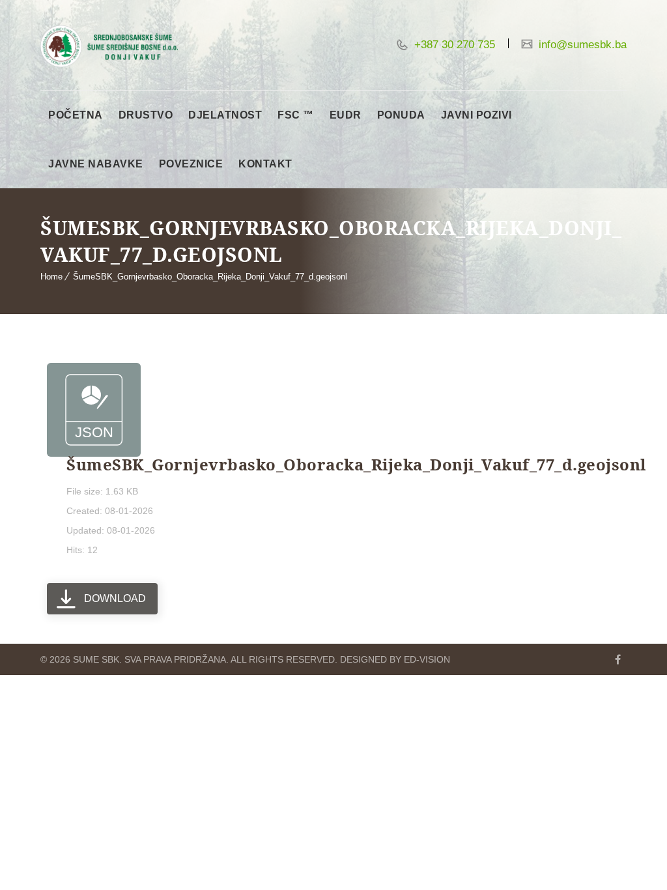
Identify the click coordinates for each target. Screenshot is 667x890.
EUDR (346, 115)
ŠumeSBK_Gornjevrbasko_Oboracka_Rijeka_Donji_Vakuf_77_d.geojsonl (210, 276)
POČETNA (75, 115)
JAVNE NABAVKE (95, 163)
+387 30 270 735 (453, 44)
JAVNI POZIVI (476, 115)
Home (51, 276)
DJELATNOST (225, 115)
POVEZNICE (191, 163)
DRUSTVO (146, 115)
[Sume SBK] (109, 46)
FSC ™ (295, 115)
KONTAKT (265, 163)
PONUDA (401, 115)
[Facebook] (617, 659)
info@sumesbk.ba (581, 44)
